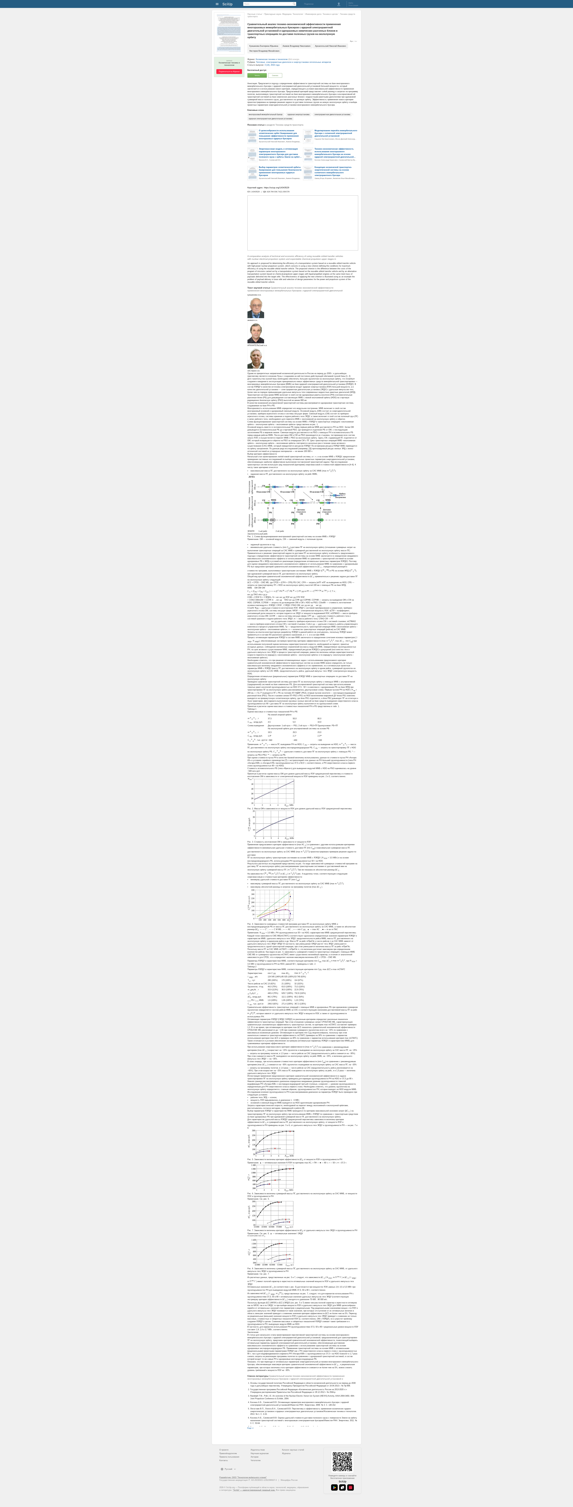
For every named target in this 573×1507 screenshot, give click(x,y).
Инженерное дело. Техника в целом (321, 14)
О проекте (223, 1450)
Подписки (309, 4)
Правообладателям (228, 1453)
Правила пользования (229, 1457)
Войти (351, 3)
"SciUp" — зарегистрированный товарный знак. (254, 1490)
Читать (257, 75)
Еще (249, 1428)
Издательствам (258, 1450)
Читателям (256, 1460)
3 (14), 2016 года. (272, 65)
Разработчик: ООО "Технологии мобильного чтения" (243, 1477)
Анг (356, 41)
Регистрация (353, 5)
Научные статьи (254, 14)
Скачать (275, 75)
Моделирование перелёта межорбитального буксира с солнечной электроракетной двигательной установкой (336, 133)
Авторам (254, 1457)
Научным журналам (260, 1453)
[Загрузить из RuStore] (342, 1487)
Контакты (223, 1460)
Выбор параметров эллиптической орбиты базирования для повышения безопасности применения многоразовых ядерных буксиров (280, 171)
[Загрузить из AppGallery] (350, 1487)
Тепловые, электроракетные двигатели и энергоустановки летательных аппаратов (293, 62)
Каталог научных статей (293, 1450)
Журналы (286, 1453)
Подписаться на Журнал (229, 72)
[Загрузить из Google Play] (334, 1487)
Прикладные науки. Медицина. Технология (283, 14)
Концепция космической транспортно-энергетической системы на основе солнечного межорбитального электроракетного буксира (333, 171)
